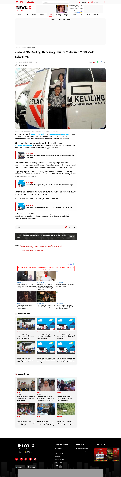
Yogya (66, 15)
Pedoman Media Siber (61, 453)
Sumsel (42, 15)
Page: (18, 227)
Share (90, 62)
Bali (80, 15)
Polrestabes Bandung (23, 145)
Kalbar (87, 15)
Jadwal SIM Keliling (39, 134)
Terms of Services (59, 459)
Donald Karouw (22, 65)
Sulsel (95, 15)
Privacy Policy (58, 462)
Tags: (17, 245)
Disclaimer (57, 456)
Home (19, 15)
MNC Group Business (82, 448)
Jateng (58, 15)
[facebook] (100, 62)
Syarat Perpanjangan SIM (42, 246)
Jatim (74, 15)
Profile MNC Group (81, 451)
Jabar (50, 15)
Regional (17, 47)
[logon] (17, 2)
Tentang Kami (58, 448)
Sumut (34, 15)
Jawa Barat (65, 134)
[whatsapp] (97, 62)
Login (84, 2)
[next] (74, 227)
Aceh (26, 15)
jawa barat (40, 250)
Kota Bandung (54, 134)
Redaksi (57, 451)
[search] (67, 2)
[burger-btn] (104, 2)
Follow (72, 236)
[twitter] (104, 62)
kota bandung (56, 246)
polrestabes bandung (28, 250)
